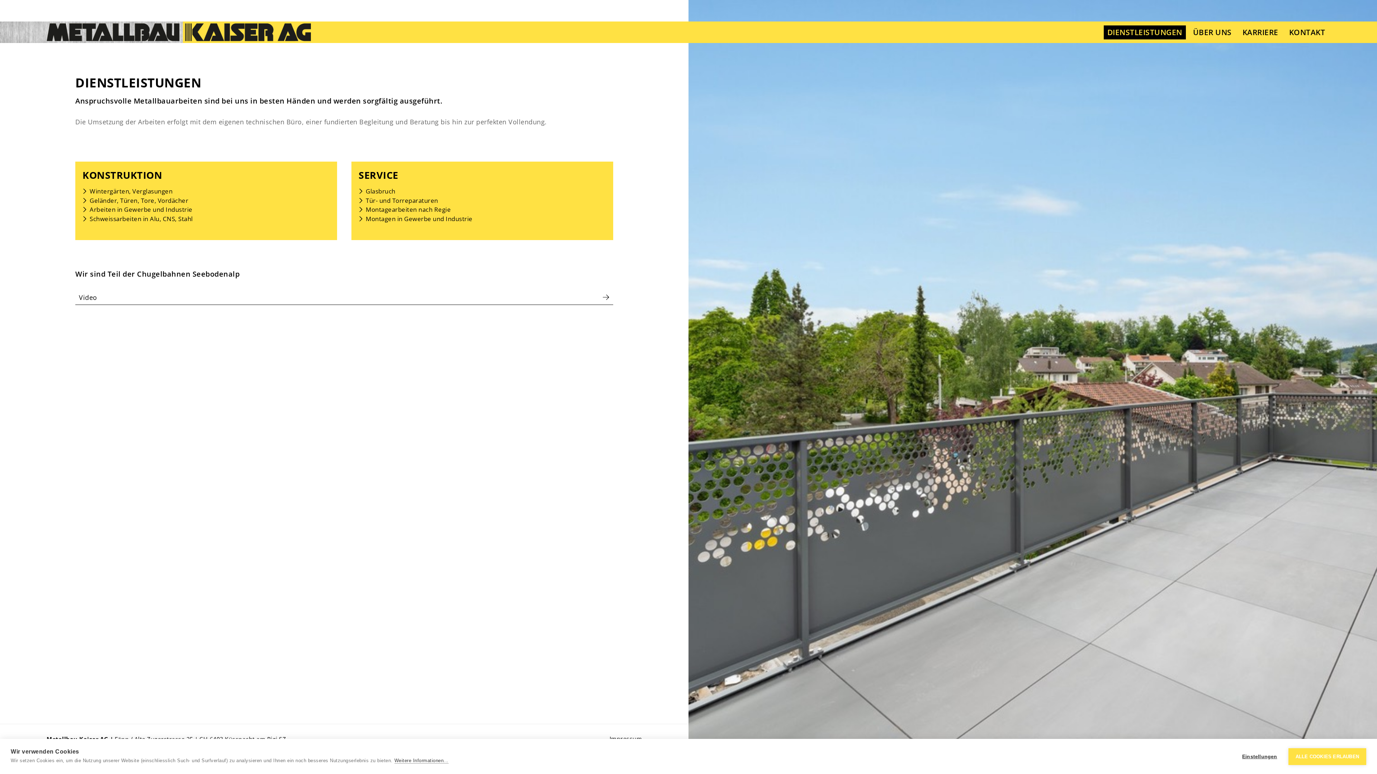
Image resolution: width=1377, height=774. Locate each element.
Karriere (1260, 32)
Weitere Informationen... (421, 760)
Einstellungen (1259, 756)
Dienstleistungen (1144, 32)
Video (88, 297)
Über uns (1212, 32)
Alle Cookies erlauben (1327, 756)
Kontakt (1307, 32)
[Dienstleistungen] (179, 32)
